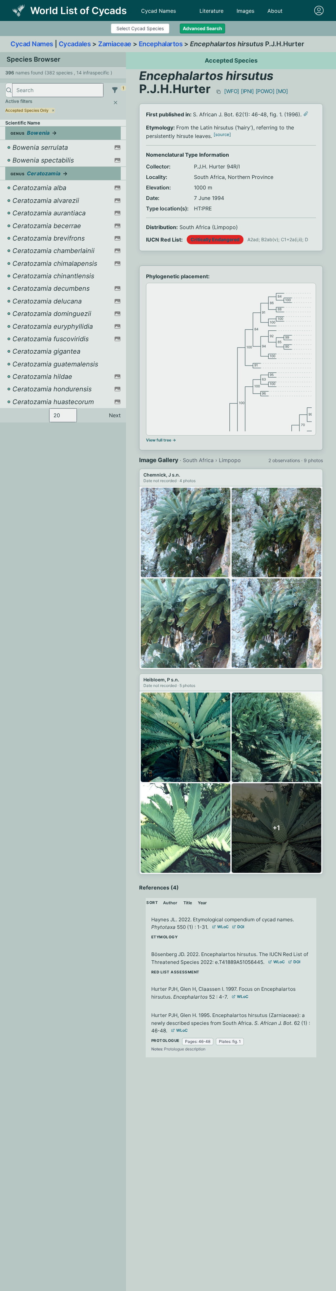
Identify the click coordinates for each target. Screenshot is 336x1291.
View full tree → (161, 440)
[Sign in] (319, 10)
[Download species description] (305, 113)
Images (245, 11)
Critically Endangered (215, 239)
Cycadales (75, 44)
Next (115, 415)
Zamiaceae (114, 44)
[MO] (282, 91)
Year (202, 902)
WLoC (223, 926)
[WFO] (231, 91)
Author (170, 902)
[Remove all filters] (115, 102)
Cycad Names (158, 11)
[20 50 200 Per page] (63, 415)
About (275, 11)
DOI (240, 926)
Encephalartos (161, 44)
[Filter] (115, 90)
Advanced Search (202, 28)
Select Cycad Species (140, 28)
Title (187, 902)
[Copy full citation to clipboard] (218, 92)
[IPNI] (247, 91)
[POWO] (265, 91)
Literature (211, 11)
